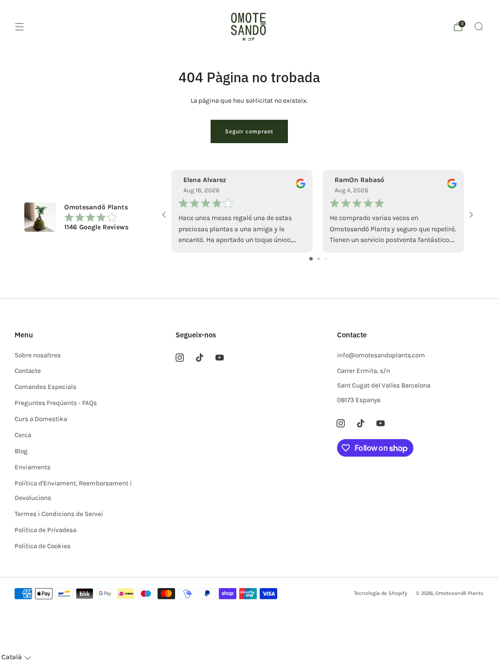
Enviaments (33, 467)
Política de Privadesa (45, 530)
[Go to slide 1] (311, 258)
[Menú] (19, 27)
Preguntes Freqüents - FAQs (56, 402)
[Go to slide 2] (319, 259)
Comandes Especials (45, 386)
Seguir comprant (249, 131)
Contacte (28, 370)
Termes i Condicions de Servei (59, 513)
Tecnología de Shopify (380, 593)
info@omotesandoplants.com (381, 355)
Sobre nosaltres (38, 355)
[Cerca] (478, 26)
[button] (16, 657)
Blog (21, 451)
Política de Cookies (43, 546)
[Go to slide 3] (325, 258)
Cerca (23, 435)
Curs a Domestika (41, 419)
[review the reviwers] (300, 186)
